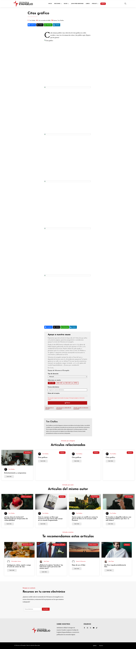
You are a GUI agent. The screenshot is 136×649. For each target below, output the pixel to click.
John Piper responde (59, 544)
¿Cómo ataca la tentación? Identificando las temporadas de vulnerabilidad (16, 518)
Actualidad (27, 452)
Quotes (62, 452)
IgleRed (94, 645)
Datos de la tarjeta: (54, 393)
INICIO (50, 3)
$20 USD (59, 383)
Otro (75, 383)
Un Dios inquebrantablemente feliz (115, 566)
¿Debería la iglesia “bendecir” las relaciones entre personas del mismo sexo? (51, 566)
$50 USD (68, 383)
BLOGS (65, 3)
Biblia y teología (26, 496)
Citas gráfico (110, 457)
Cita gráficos (42, 457)
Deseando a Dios (27, 544)
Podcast (127, 544)
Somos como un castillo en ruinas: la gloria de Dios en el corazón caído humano (85, 518)
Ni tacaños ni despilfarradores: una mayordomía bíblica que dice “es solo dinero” (118, 518)
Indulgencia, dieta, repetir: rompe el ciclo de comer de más (19, 566)
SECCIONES (57, 3)
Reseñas (62, 496)
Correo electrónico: (53, 387)
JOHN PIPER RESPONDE (77, 3)
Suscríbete (45, 609)
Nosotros (101, 645)
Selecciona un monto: (54, 380)
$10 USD (51, 383)
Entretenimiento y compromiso (15, 473)
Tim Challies (95, 496)
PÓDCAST (94, 3)
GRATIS (103, 3)
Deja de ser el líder (78, 565)
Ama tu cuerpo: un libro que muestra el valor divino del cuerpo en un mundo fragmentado (50, 518)
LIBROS (88, 3)
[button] (125, 3)
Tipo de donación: (53, 373)
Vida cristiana (93, 544)
